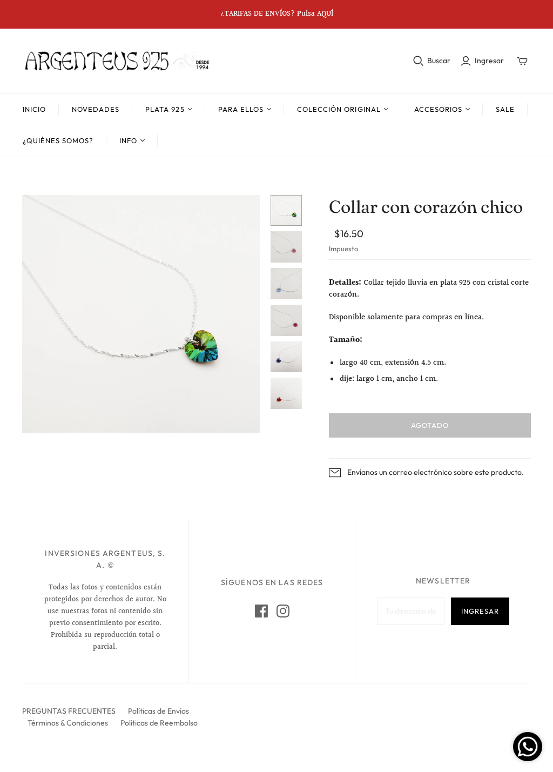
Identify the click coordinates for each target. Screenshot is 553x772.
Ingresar (489, 60)
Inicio (34, 109)
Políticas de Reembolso (159, 723)
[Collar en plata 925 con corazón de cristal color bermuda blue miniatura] (286, 357)
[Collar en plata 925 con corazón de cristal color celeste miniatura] (286, 283)
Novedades (95, 109)
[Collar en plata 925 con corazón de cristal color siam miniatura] (286, 393)
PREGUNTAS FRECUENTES (69, 711)
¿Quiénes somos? (58, 140)
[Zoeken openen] (418, 61)
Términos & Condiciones (68, 723)
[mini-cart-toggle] (522, 61)
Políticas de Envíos (158, 711)
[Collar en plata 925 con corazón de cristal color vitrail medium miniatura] (286, 210)
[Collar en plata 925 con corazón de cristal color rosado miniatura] (286, 247)
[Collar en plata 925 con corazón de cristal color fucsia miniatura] (286, 320)
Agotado (430, 425)
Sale (505, 109)
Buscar (438, 60)
